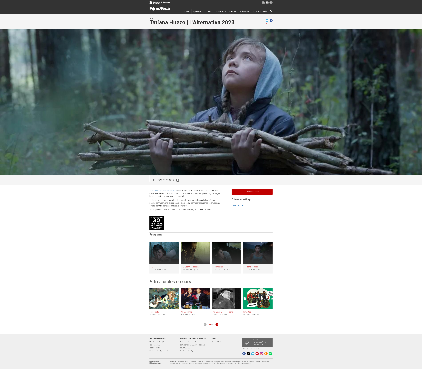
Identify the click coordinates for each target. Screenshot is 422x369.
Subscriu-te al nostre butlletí (251, 349)
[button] (186, 11)
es (267, 2)
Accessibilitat (216, 342)
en (271, 2)
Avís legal (173, 362)
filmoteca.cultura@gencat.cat (158, 351)
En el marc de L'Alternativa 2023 (163, 190)
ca (263, 2)
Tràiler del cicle (237, 205)
